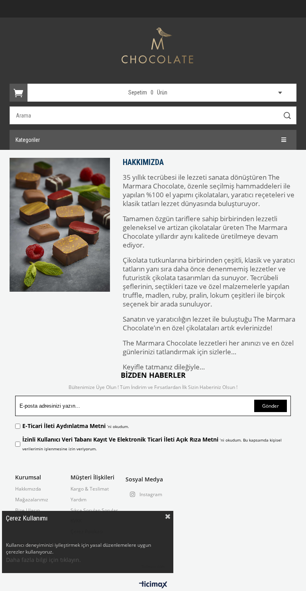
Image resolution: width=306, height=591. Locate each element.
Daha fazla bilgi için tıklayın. (43, 560)
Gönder (270, 406)
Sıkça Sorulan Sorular (94, 510)
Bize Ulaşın (27, 510)
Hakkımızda (28, 489)
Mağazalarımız (31, 500)
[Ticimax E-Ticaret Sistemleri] (153, 585)
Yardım (78, 500)
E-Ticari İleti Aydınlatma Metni (64, 426)
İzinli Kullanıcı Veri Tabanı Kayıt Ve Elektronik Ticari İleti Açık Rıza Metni (121, 439)
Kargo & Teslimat (90, 489)
